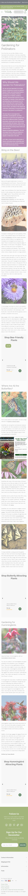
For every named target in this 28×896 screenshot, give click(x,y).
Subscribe (21, 454)
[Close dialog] (27, 437)
